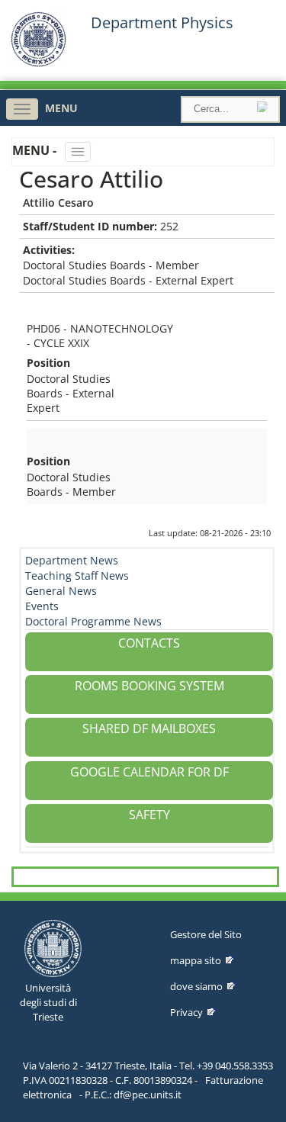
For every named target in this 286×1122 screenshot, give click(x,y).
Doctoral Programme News (93, 621)
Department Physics (162, 23)
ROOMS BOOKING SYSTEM (149, 685)
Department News (71, 560)
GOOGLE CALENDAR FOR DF (149, 772)
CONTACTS (149, 643)
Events (42, 606)
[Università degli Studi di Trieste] (38, 63)
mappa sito (195, 960)
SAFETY (149, 814)
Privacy (186, 1012)
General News (61, 591)
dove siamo (196, 986)
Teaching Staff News (77, 575)
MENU (61, 108)
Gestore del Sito (206, 934)
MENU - (35, 150)
